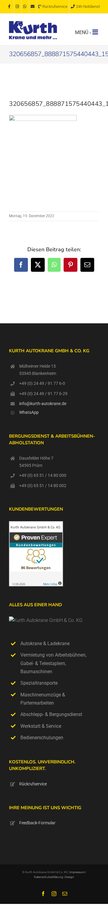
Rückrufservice (33, 783)
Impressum (77, 872)
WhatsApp (29, 412)
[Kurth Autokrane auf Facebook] (10, 6)
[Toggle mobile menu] (95, 32)
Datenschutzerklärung (49, 877)
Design (69, 877)
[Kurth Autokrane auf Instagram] (17, 6)
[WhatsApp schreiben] (25, 6)
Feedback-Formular (37, 822)
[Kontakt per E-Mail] (32, 6)
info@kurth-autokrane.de (42, 403)
